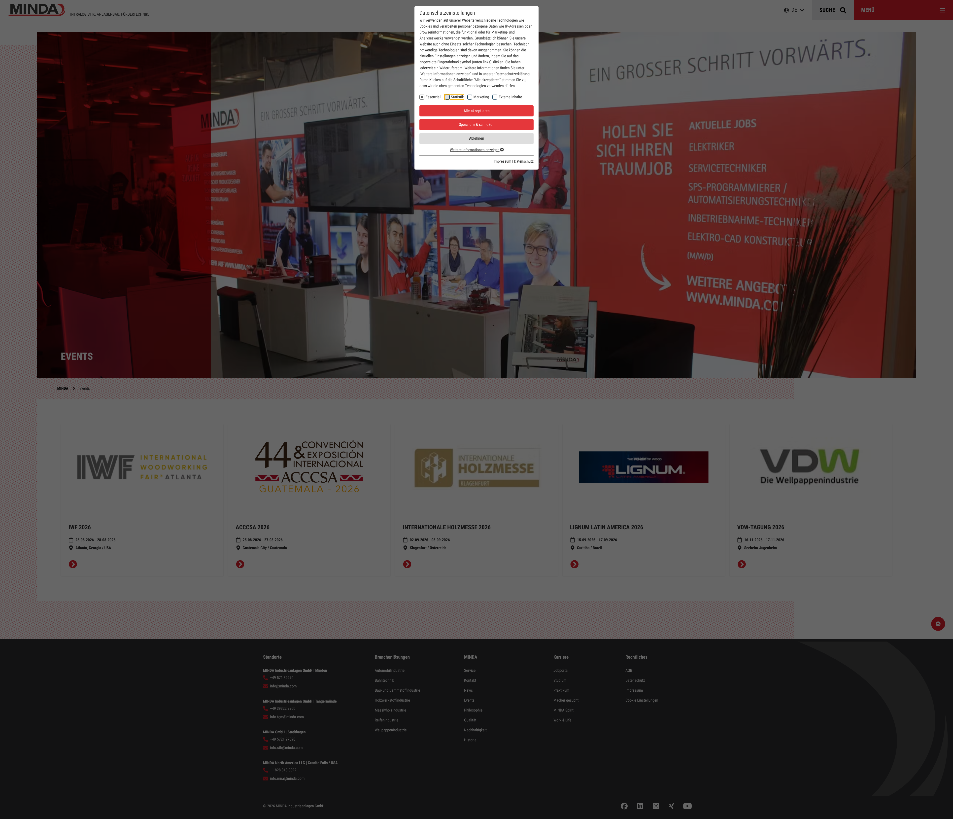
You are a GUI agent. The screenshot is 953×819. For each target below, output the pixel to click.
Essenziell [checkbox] (433, 97)
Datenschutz (524, 161)
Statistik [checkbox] (457, 97)
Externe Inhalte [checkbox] (510, 97)
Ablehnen (476, 138)
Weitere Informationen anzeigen (474, 149)
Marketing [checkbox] (481, 97)
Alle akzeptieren (477, 110)
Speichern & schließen (476, 124)
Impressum (502, 161)
